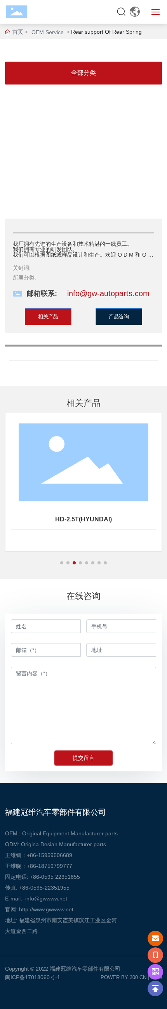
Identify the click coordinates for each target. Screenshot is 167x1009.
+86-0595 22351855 (55, 877)
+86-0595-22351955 (44, 888)
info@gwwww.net (46, 898)
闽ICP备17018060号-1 (32, 977)
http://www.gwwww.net (46, 909)
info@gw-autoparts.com (108, 293)
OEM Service (47, 32)
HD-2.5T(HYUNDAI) (83, 519)
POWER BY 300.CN (123, 977)
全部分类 (83, 72)
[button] (61, 562)
